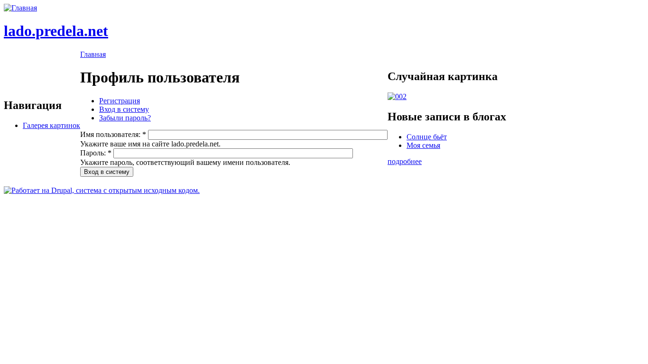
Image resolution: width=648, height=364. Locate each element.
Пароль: (95, 153)
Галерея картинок (51, 125)
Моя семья (423, 145)
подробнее (405, 161)
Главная (93, 54)
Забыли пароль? (125, 118)
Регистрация (119, 101)
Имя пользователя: (113, 134)
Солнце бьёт (427, 137)
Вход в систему (124, 109)
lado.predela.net (56, 30)
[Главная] (20, 8)
